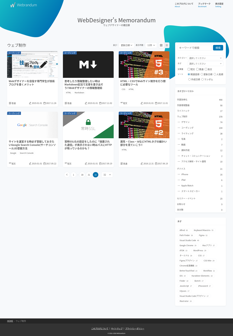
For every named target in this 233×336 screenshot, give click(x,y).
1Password (204, 285)
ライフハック (199, 110)
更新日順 (208, 74)
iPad (201, 180)
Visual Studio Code (189, 240)
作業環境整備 (199, 105)
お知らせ (199, 204)
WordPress (199, 250)
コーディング (201, 127)
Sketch (199, 280)
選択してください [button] (197, 57)
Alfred (184, 230)
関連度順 (195, 74)
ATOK (183, 250)
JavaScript (186, 285)
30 (82, 174)
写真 (201, 139)
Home (10, 321)
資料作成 (201, 150)
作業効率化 (199, 99)
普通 (201, 69)
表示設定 (219, 5)
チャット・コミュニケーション (201, 156)
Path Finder (186, 235)
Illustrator (186, 301)
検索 (218, 48)
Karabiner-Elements (202, 275)
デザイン (201, 122)
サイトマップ (117, 328)
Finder (184, 280)
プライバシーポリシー (134, 328)
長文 (210, 69)
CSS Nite (209, 260)
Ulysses (184, 290)
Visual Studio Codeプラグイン (194, 296)
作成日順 (195, 79)
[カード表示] (161, 45)
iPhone (201, 174)
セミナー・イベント (199, 198)
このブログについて (184, 5)
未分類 (199, 209)
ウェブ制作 (199, 116)
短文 (193, 69)
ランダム (208, 79)
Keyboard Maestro (203, 230)
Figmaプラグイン (189, 260)
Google (13, 153)
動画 (201, 144)
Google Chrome (188, 245)
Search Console (27, 153)
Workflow (209, 270)
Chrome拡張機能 (188, 265)
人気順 (220, 74)
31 (89, 174)
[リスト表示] (166, 45)
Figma (203, 235)
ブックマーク (204, 5)
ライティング (201, 133)
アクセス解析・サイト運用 (201, 161)
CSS (123, 89)
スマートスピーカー (201, 191)
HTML (68, 92)
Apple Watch (201, 185)
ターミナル (186, 255)
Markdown (79, 92)
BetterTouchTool (188, 270)
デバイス (199, 168)
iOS (183, 275)
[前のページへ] (67, 175)
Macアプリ (208, 245)
